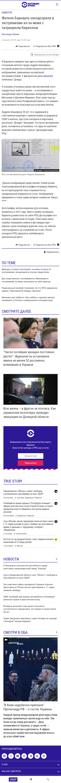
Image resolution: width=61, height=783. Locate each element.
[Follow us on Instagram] (24, 756)
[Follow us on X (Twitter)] (11, 756)
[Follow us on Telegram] (30, 756)
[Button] (22, 46)
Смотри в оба (15, 632)
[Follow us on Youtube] (17, 756)
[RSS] (37, 756)
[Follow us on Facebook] (4, 756)
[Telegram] (30, 779)
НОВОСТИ (11, 559)
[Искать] (48, 779)
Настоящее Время (10, 34)
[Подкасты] (44, 756)
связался (48, 75)
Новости (7, 12)
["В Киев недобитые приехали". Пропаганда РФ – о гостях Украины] (30, 669)
